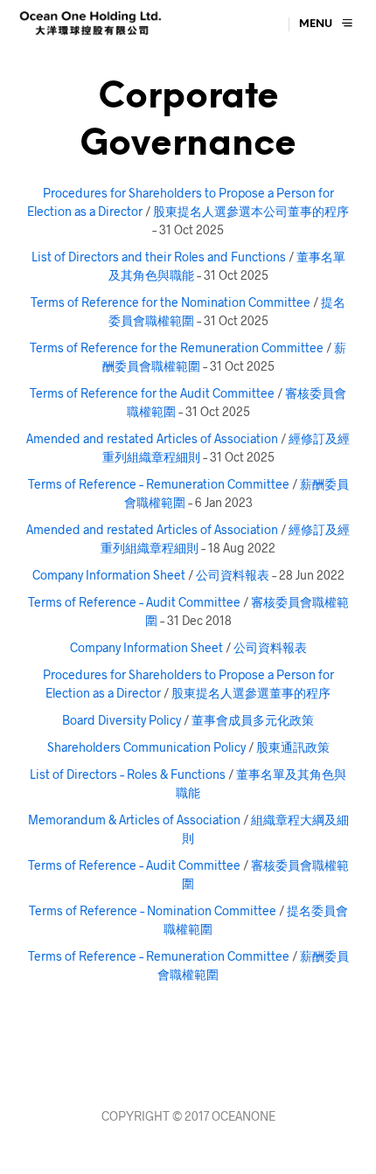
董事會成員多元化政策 (252, 719)
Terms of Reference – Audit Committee (134, 601)
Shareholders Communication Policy (146, 747)
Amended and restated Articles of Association (152, 438)
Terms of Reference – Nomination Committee (152, 910)
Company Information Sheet (108, 574)
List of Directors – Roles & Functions (128, 774)
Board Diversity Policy (121, 719)
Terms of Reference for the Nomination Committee (170, 302)
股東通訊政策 (293, 747)
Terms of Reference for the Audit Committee (152, 393)
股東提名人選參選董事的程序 (251, 692)
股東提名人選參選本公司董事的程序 (251, 211)
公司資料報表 (232, 574)
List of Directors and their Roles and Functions (158, 256)
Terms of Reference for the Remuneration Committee (177, 347)
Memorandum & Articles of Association (134, 819)
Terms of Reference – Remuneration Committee (158, 483)
